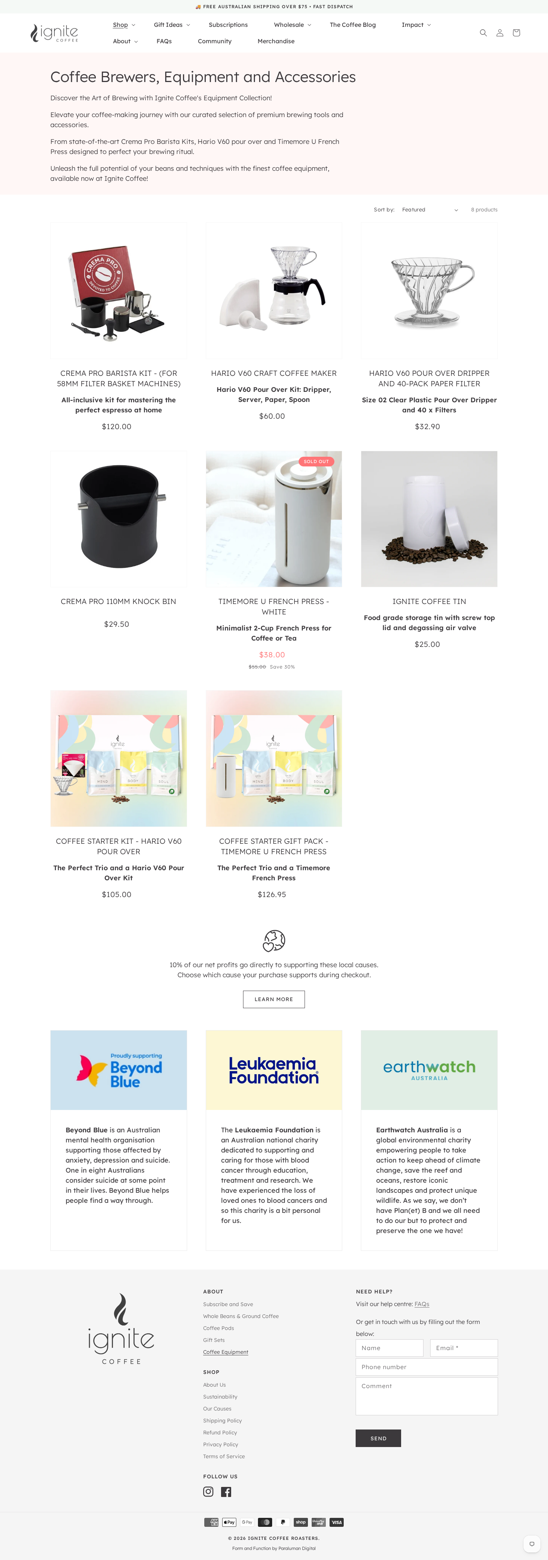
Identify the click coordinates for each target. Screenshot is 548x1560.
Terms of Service (224, 1456)
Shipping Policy (222, 1420)
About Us (214, 1385)
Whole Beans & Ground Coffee (241, 1316)
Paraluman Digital (297, 1548)
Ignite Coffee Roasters (283, 1538)
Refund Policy (220, 1432)
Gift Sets (214, 1340)
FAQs (422, 1304)
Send (379, 1438)
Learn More (274, 999)
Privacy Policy (220, 1444)
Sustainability (220, 1396)
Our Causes (217, 1408)
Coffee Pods (218, 1328)
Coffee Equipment (225, 1352)
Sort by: (384, 209)
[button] (483, 33)
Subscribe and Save (228, 1304)
